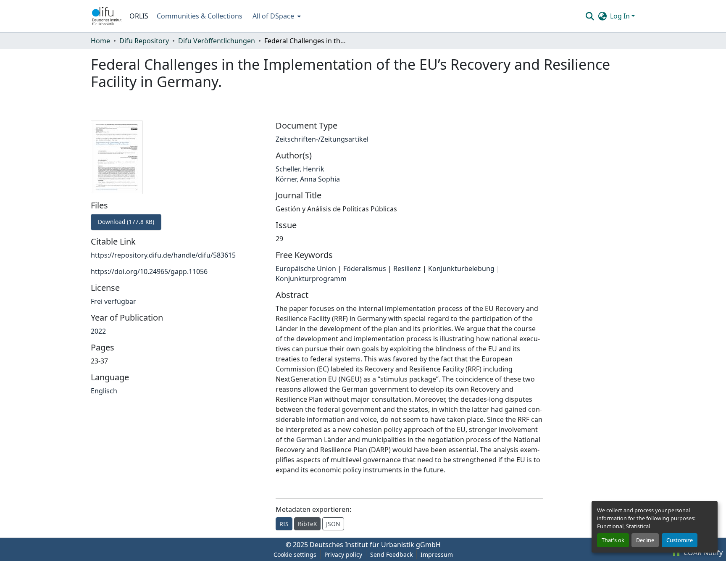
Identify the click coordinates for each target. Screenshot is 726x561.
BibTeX (307, 524)
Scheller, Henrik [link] (300, 169)
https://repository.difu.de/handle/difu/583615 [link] (163, 255)
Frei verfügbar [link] (113, 301)
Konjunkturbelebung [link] (461, 268)
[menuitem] (276, 15)
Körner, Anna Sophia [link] (308, 179)
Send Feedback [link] (391, 554)
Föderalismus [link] (364, 268)
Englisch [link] (104, 390)
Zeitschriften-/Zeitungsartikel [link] (322, 139)
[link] (178, 222)
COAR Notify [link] (702, 552)
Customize (679, 540)
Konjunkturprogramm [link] (311, 278)
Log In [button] (620, 16)
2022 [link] (98, 331)
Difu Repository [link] (144, 40)
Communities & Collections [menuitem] (199, 16)
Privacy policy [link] (343, 554)
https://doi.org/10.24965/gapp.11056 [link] (149, 271)
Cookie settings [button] (295, 554)
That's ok (613, 540)
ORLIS (138, 16)
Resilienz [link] (407, 268)
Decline (645, 540)
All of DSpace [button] (273, 16)
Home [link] (100, 40)
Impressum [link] (437, 554)
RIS (284, 524)
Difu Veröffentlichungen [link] (216, 40)
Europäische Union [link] (306, 268)
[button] (107, 15)
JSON (333, 524)
